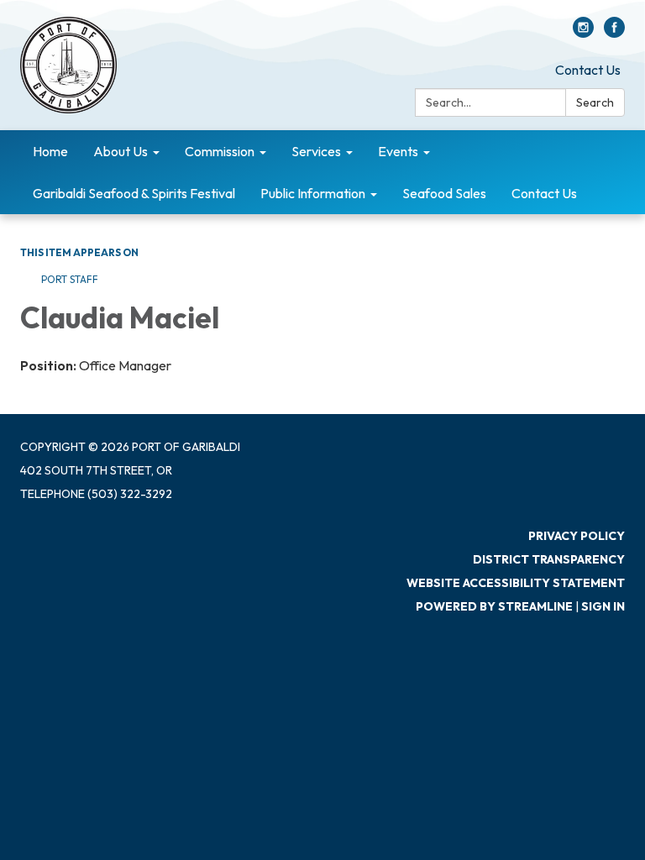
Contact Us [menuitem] (544, 193)
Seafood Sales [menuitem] (444, 193)
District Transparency (549, 559)
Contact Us (588, 69)
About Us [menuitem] (120, 151)
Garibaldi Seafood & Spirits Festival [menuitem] (134, 193)
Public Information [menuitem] (312, 193)
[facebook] (614, 32)
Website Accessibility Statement (515, 582)
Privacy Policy (576, 535)
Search (595, 102)
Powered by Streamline (494, 606)
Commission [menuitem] (219, 151)
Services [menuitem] (316, 151)
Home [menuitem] (50, 151)
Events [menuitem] (398, 151)
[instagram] (583, 32)
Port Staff (69, 279)
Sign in (603, 606)
